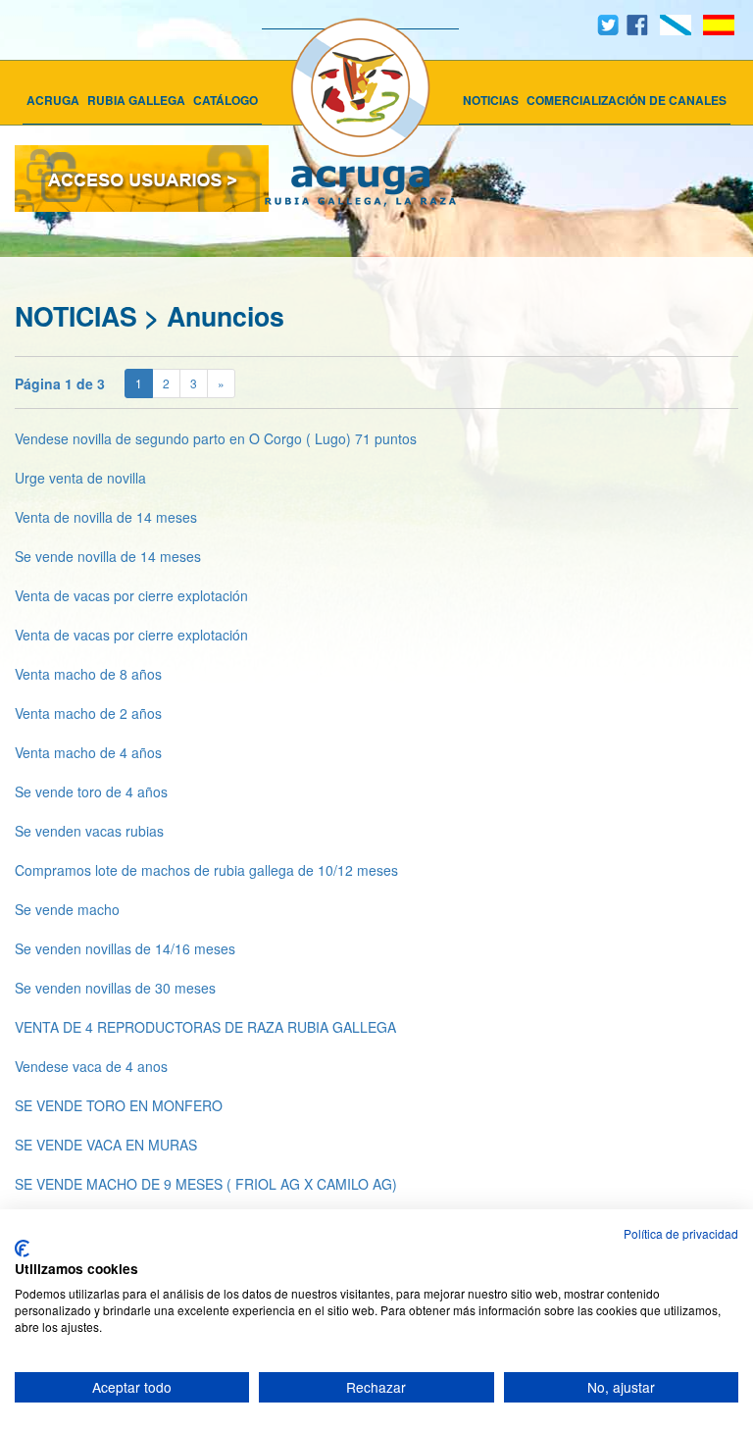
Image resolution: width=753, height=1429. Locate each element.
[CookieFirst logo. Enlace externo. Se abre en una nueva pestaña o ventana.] (22, 1248)
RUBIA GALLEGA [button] (136, 100)
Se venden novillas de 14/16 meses (125, 948)
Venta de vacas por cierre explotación (131, 595)
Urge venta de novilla (80, 477)
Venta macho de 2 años (88, 713)
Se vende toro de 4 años (91, 791)
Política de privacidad (681, 1233)
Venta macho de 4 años (88, 752)
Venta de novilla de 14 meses (106, 517)
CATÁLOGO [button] (225, 100)
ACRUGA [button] (52, 100)
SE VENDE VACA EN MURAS (106, 1144)
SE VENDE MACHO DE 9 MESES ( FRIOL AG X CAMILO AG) (206, 1184)
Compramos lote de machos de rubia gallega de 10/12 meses (206, 870)
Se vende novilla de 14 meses (108, 556)
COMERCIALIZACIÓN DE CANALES (627, 100)
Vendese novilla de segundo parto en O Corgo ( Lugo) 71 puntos (216, 438)
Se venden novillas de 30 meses (115, 987)
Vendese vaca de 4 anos (91, 1066)
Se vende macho (67, 909)
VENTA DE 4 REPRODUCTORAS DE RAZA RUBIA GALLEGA (205, 1027)
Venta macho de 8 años (88, 674)
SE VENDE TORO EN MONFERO (119, 1105)
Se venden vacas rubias (89, 831)
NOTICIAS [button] (491, 100)
